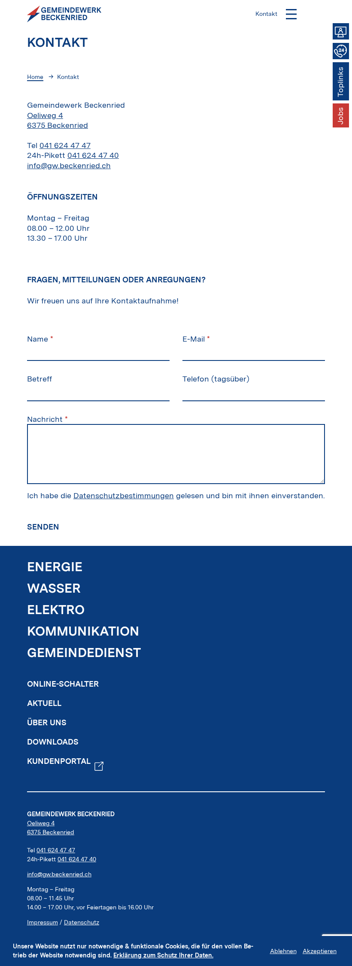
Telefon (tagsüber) (215, 378)
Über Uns (47, 722)
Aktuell (44, 703)
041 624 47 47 (65, 145)
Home (35, 76)
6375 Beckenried (50, 832)
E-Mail (196, 338)
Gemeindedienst (84, 652)
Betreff (39, 378)
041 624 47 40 (93, 155)
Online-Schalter (63, 683)
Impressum (42, 922)
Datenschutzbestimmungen (123, 495)
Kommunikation (83, 631)
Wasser (54, 588)
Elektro (56, 609)
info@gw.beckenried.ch (69, 165)
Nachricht (47, 419)
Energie (54, 566)
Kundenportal (59, 761)
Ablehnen (283, 951)
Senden (43, 526)
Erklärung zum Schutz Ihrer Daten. (163, 955)
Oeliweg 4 (41, 823)
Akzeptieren (320, 951)
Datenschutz (81, 922)
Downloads (53, 741)
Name (40, 338)
